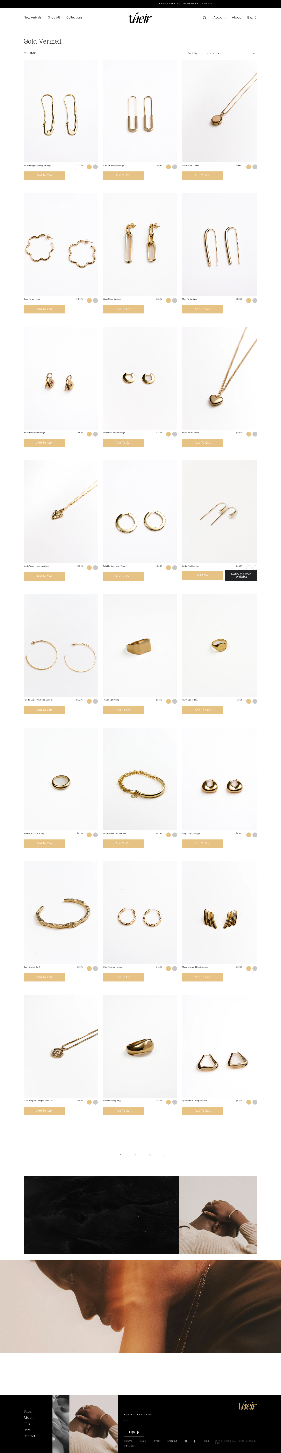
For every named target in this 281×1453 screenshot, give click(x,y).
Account (219, 17)
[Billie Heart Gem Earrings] (61, 378)
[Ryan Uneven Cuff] (61, 912)
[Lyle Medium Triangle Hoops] (219, 1046)
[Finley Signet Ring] (219, 645)
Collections (74, 17)
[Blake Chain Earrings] (140, 244)
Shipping (172, 1441)
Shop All (54, 17)
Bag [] (252, 17)
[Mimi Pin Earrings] (219, 244)
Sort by (193, 53)
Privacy (156, 1441)
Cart (27, 1430)
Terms (142, 1441)
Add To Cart (44, 175)
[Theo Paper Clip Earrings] (140, 111)
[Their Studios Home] (140, 18)
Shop (27, 1411)
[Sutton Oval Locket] (219, 111)
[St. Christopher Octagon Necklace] (61, 1046)
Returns (128, 1441)
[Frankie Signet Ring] (140, 645)
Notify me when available (241, 575)
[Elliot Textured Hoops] (140, 912)
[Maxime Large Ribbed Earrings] (219, 912)
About (236, 17)
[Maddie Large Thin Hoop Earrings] (61, 645)
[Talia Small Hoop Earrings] (140, 378)
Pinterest (129, 1446)
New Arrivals (33, 17)
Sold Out (203, 575)
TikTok (205, 1441)
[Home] (247, 1405)
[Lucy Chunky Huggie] (219, 779)
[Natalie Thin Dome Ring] (61, 779)
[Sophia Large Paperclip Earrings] (61, 111)
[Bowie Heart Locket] (219, 378)
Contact (29, 1436)
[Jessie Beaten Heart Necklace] (61, 511)
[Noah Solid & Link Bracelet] (140, 779)
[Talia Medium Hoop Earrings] (140, 511)
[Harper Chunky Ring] (140, 1046)
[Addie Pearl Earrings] (219, 511)
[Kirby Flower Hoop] (61, 244)
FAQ (27, 1424)
